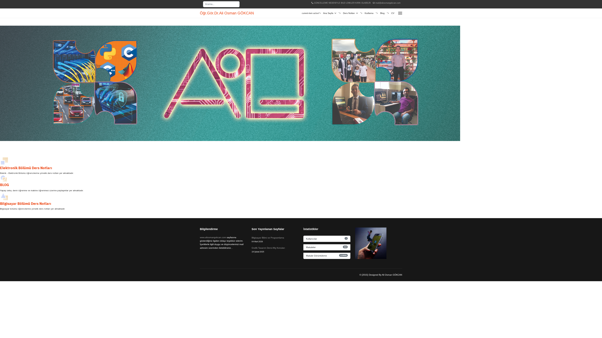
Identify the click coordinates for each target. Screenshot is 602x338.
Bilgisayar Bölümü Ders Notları (25, 203)
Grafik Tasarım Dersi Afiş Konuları (268, 250)
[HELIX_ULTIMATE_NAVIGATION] (400, 13)
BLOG (4, 184)
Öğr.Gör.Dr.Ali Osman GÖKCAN (227, 13)
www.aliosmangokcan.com (213, 237)
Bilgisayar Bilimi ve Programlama (268, 239)
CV (392, 13)
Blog (382, 13)
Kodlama (369, 13)
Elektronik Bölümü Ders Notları (26, 168)
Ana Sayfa (328, 13)
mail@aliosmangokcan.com (388, 3)
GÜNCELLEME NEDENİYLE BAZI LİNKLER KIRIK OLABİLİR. (342, 3)
